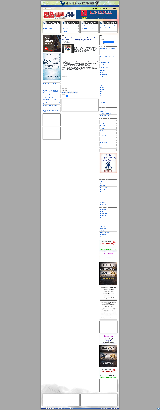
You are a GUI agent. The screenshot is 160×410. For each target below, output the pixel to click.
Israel (102, 145)
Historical (102, 83)
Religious (102, 76)
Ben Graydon (103, 189)
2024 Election (103, 70)
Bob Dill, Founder (103, 174)
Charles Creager (104, 135)
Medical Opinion (103, 226)
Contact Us (108, 8)
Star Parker (102, 236)
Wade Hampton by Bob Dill (105, 109)
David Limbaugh (103, 228)
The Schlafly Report (104, 213)
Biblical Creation (104, 140)
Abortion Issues (103, 104)
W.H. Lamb (102, 183)
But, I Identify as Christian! (104, 64)
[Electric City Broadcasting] (109, 273)
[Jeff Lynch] (80, 14)
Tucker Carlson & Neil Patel (105, 232)
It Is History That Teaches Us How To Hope (106, 29)
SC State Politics (103, 74)
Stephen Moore (103, 234)
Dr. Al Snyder (103, 200)
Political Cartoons (66, 25)
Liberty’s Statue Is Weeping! (104, 67)
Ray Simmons (103, 191)
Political (102, 72)
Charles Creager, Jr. (104, 187)
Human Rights (103, 102)
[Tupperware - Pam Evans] (109, 256)
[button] (62, 92)
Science (102, 93)
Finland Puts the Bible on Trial (104, 62)
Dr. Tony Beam (103, 193)
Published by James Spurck (105, 115)
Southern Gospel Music (104, 202)
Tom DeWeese (103, 230)
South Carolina (66, 28)
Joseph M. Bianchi (104, 185)
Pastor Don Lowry (103, 204)
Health (102, 91)
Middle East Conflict (104, 142)
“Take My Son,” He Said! (103, 30)
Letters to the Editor (104, 176)
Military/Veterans (103, 85)
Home (100, 8)
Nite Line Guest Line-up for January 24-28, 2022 (107, 56)
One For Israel (88, 43)
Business (102, 87)
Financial (102, 89)
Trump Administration (66, 26)
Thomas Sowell (103, 211)
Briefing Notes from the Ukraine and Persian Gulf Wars (50, 26)
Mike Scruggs (65, 31)
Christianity (103, 147)
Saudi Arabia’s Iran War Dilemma (47, 28)
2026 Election (104, 128)
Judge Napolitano (103, 224)
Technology (102, 95)
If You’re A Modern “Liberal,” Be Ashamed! (105, 27)
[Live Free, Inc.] (52, 66)
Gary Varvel (103, 125)
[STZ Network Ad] (52, 43)
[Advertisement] (51, 120)
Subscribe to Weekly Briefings (92, 8)
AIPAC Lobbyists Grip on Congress (48, 25)
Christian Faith (104, 149)
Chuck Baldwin (103, 215)
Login (104, 8)
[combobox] (47, 8)
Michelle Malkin (103, 217)
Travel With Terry (103, 111)
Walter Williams (103, 209)
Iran (102, 130)
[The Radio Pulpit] (109, 292)
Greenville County (104, 137)
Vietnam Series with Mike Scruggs (106, 113)
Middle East (103, 132)
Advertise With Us (114, 8)
